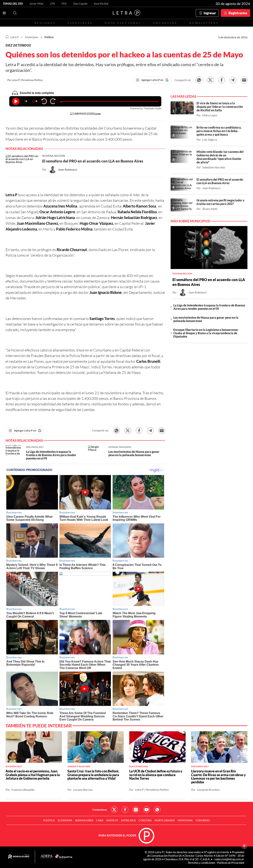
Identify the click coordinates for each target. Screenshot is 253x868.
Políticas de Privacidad (230, 862)
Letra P (14, 37)
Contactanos (99, 809)
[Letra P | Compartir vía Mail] (244, 80)
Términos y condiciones (202, 862)
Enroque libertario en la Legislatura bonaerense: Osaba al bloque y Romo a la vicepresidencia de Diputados (205, 333)
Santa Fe (112, 820)
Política (49, 37)
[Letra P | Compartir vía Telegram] (233, 80)
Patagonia (185, 820)
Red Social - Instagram (136, 809)
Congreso (203, 820)
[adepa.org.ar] (47, 857)
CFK (52, 3)
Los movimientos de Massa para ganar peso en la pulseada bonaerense (205, 319)
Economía (65, 820)
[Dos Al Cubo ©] (18, 856)
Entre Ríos (128, 820)
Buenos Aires (84, 820)
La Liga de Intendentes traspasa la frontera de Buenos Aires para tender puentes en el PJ (209, 306)
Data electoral (123, 22)
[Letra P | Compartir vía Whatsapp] (199, 80)
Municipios (31, 37)
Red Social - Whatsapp (157, 809)
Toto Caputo (80, 3)
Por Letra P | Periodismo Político (25, 80)
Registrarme (238, 13)
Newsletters (204, 22)
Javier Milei (36, 3)
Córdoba (145, 820)
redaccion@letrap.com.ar (229, 859)
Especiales (80, 22)
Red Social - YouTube (146, 809)
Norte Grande (165, 820)
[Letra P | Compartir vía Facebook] (221, 80)
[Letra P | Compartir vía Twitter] (210, 80)
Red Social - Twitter (114, 809)
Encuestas (165, 22)
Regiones (45, 22)
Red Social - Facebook (125, 809)
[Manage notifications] (244, 846)
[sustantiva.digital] (63, 856)
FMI (63, 3)
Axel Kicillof (101, 3)
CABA (99, 820)
